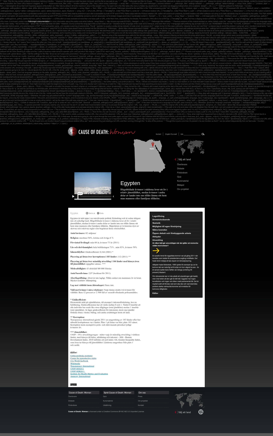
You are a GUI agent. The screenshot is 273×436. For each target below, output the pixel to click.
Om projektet (183, 189)
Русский (174, 134)
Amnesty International (80, 376)
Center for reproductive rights (83, 358)
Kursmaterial (183, 180)
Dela (102, 213)
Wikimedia (75, 363)
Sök (182, 134)
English (167, 134)
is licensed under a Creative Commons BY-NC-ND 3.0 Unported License (106, 411)
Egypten (74, 212)
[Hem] (101, 136)
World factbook (79, 360)
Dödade (180, 168)
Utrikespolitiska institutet (81, 355)
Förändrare (182, 172)
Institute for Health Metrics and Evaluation (89, 373)
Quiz (179, 176)
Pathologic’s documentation (39, 21)
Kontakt (158, 134)
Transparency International (82, 366)
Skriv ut (92, 213)
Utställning (107, 405)
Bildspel (180, 184)
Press (140, 396)
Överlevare (182, 164)
